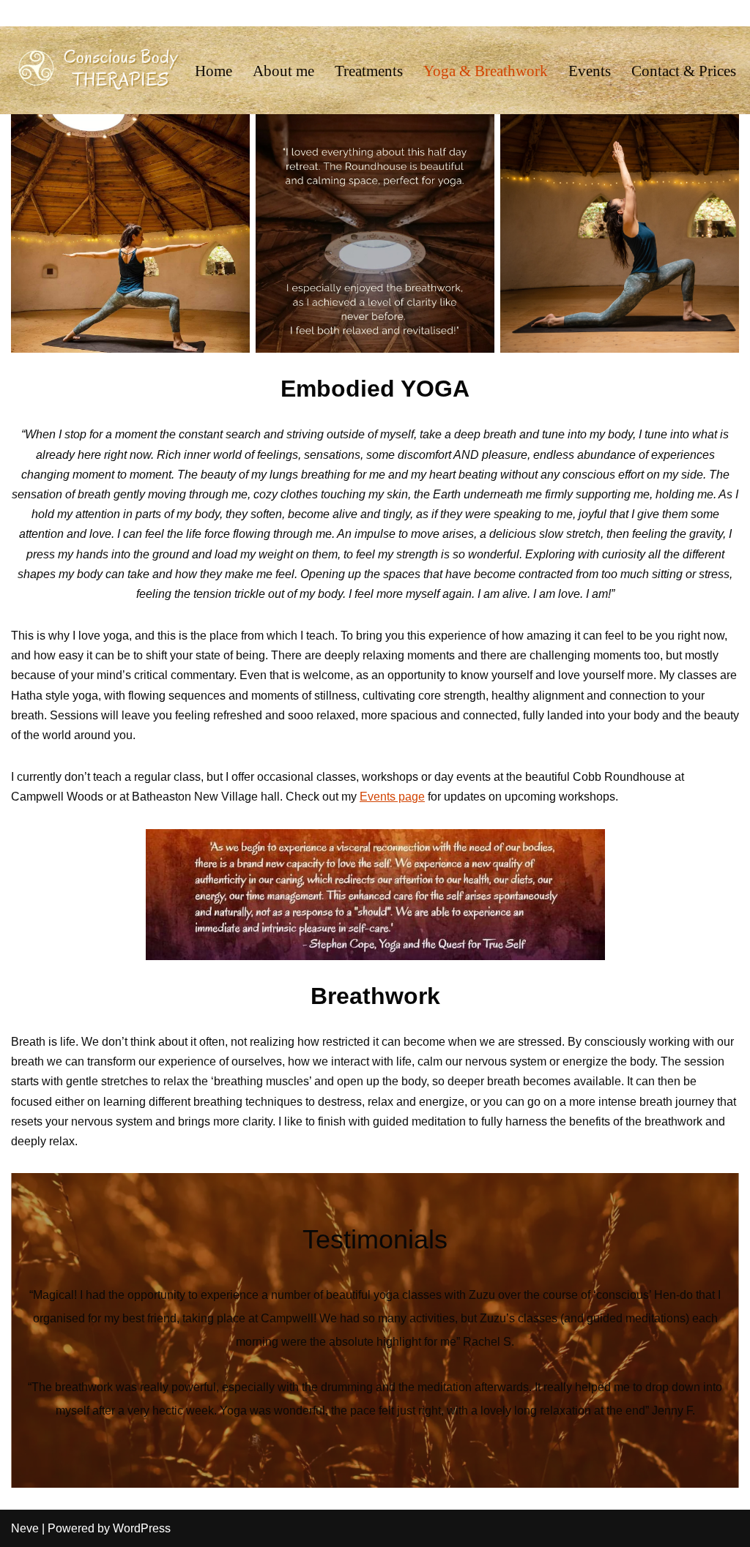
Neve (25, 1528)
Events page (392, 796)
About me (283, 70)
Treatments (369, 70)
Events (589, 70)
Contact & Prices (683, 70)
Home (213, 70)
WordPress (142, 1528)
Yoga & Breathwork (485, 70)
